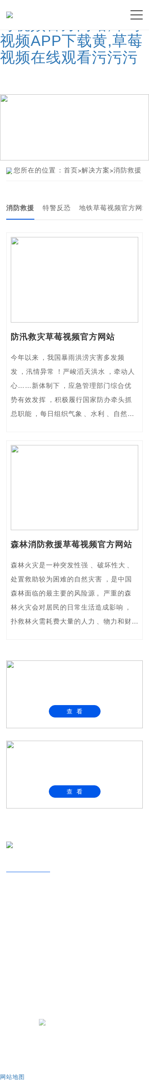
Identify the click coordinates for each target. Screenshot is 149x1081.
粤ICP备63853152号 (81, 1022)
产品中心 (23, 915)
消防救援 (127, 170)
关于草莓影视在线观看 (49, 889)
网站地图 (12, 1077)
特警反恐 (57, 207)
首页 (71, 170)
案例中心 (23, 942)
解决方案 (96, 170)
